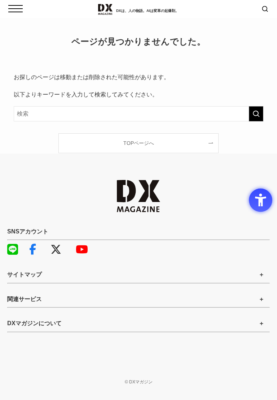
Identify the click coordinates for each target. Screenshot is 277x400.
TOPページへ (138, 143)
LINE (16, 249)
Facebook (38, 249)
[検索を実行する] (256, 113)
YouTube (85, 249)
